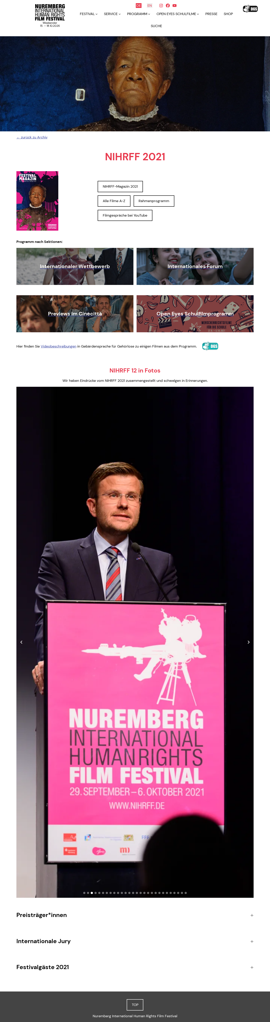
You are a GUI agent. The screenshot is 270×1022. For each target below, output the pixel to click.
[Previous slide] (21, 642)
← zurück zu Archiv (31, 137)
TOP (135, 1004)
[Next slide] (249, 642)
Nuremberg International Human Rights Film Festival (135, 1016)
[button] (84, 893)
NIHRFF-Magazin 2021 (120, 186)
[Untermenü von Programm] (149, 14)
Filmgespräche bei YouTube (125, 215)
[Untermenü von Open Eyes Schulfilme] (198, 14)
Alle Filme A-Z (114, 201)
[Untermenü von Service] (120, 14)
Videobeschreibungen (58, 346)
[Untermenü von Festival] (96, 14)
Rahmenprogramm (154, 201)
